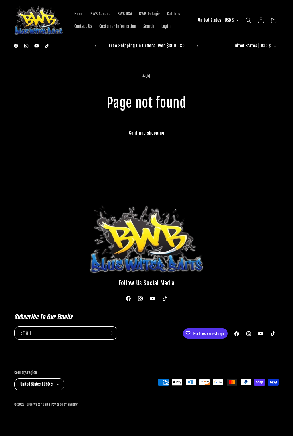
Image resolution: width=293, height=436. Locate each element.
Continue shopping (146, 133)
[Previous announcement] (95, 45)
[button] (248, 20)
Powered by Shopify (64, 404)
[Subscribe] (110, 333)
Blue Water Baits (38, 404)
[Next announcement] (197, 45)
